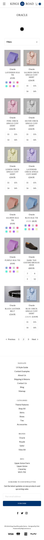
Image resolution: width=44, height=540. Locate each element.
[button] (22, 41)
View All (22, 449)
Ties (22, 420)
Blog (22, 387)
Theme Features (22, 404)
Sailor (22, 445)
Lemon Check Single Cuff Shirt (12, 172)
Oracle (22, 438)
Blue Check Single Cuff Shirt (32, 311)
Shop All (22, 408)
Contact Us (22, 383)
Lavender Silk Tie (12, 73)
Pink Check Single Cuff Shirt (12, 123)
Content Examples (22, 371)
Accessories (22, 424)
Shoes (22, 416)
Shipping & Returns (22, 379)
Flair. (38, 526)
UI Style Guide (22, 367)
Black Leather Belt (12, 309)
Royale (22, 441)
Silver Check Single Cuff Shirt (31, 123)
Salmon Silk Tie (12, 219)
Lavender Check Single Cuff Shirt (31, 172)
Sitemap (22, 391)
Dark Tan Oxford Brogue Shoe (31, 262)
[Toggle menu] (3, 3)
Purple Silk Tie (12, 260)
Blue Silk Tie (31, 218)
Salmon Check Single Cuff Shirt (31, 75)
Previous (11, 339)
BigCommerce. (26, 528)
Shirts (22, 412)
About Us (22, 375)
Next (34, 339)
